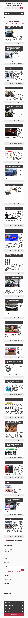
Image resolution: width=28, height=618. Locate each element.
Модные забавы (8, 551)
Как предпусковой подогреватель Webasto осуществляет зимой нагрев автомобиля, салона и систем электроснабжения (13, 230)
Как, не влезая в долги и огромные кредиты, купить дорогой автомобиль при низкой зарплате (13, 323)
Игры (6, 556)
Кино (6, 558)
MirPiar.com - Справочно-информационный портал (14, 4)
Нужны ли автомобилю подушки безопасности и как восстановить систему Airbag (14, 445)
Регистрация (17, 571)
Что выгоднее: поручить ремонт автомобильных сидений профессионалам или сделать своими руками (14, 422)
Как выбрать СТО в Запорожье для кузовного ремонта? (14, 277)
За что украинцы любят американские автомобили (13, 519)
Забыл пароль (11, 571)
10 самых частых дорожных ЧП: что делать (12, 87)
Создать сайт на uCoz (8, 579)
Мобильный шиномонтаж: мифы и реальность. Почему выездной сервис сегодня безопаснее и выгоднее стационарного (14, 48)
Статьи (9, 16)
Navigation (7, 13)
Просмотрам (21, 23)
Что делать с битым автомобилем (11, 185)
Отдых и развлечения (16, 16)
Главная (5, 16)
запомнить (8, 570)
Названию (16, 23)
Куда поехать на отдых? (9, 549)
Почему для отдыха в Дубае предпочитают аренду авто (14, 166)
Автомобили (7, 554)
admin (16, 63)
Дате (12, 23)
